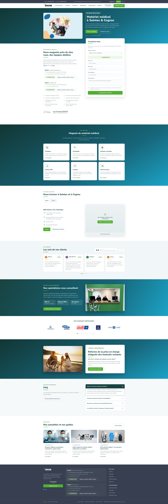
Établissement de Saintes (58, 229)
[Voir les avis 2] (84, 273)
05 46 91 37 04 (49, 1)
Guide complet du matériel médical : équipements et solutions (83, 448)
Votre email (90, 66)
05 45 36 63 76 (61, 1)
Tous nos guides (119, 425)
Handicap (75, 5)
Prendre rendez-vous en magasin (52, 309)
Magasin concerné (92, 50)
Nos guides (111, 490)
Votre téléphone (91, 72)
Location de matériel (113, 487)
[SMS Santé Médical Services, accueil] (48, 5)
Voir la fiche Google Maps (105, 234)
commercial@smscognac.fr (74, 490)
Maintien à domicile (113, 479)
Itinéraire (47, 229)
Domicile (99, 5)
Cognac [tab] (53, 200)
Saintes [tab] (46, 200)
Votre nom (90, 60)
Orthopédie (83, 5)
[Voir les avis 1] (82, 273)
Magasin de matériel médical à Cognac (66, 89)
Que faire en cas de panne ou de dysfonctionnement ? (105, 403)
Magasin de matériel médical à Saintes (66, 77)
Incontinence (92, 5)
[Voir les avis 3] (86, 273)
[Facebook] (124, 1)
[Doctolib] (122, 1)
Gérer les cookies (99, 501)
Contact (118, 1)
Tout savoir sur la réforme (95, 369)
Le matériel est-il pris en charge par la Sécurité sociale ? (105, 408)
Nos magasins (59, 5)
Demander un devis (119, 5)
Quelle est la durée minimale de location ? (105, 386)
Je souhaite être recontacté (105, 92)
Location (68, 5)
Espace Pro (112, 1)
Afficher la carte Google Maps (105, 221)
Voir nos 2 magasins (91, 31)
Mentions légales (80, 501)
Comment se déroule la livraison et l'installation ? (105, 398)
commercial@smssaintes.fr (74, 476)
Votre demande (91, 78)
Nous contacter (112, 492)
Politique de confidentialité (90, 501)
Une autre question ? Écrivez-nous (52, 398)
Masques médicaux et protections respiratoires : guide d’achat (54, 448)
